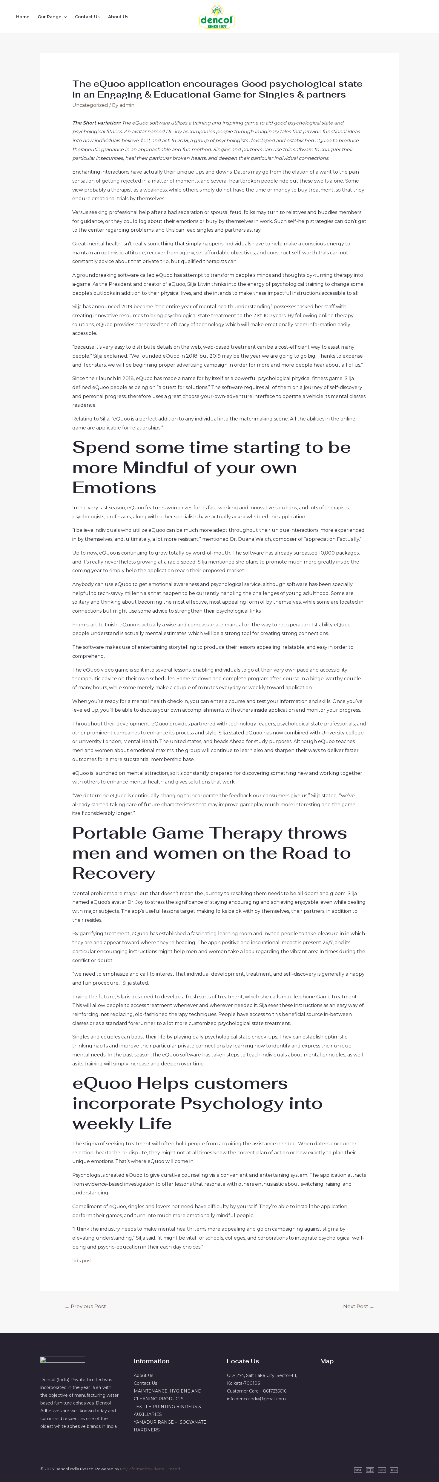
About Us (118, 16)
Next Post (358, 1306)
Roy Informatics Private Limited (150, 1468)
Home (22, 16)
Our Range (49, 16)
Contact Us (87, 16)
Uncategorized (90, 105)
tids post (82, 1261)
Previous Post (85, 1306)
